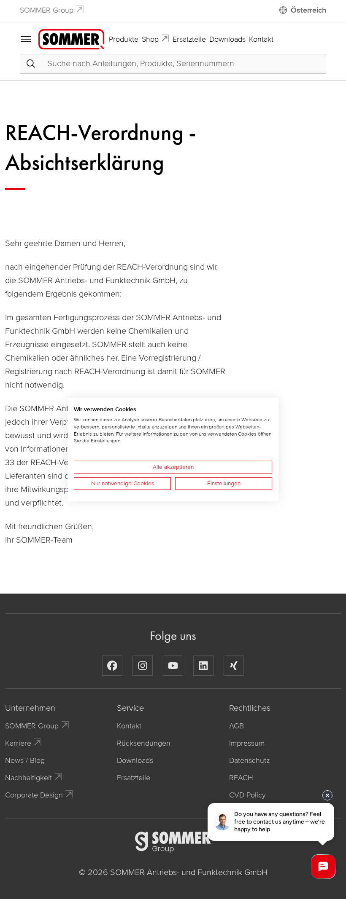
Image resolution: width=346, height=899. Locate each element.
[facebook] (112, 666)
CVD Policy (247, 795)
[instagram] (142, 666)
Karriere (18, 743)
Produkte (123, 39)
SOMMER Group (46, 10)
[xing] (234, 666)
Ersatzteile (189, 39)
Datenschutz (249, 760)
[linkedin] (203, 666)
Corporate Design (34, 795)
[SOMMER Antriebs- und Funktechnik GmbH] (71, 38)
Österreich (308, 10)
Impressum (247, 743)
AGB (236, 725)
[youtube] (173, 666)
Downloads (227, 39)
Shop (150, 39)
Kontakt (261, 39)
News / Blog (25, 760)
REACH (241, 777)
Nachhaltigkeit (28, 777)
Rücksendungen (143, 743)
